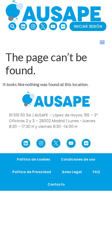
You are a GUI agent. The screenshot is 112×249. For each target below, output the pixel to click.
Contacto (56, 184)
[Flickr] (63, 26)
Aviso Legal (72, 172)
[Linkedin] (23, 26)
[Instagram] (33, 26)
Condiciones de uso (78, 159)
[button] (12, 26)
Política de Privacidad (31, 172)
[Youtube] (53, 26)
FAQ (96, 172)
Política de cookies (33, 159)
